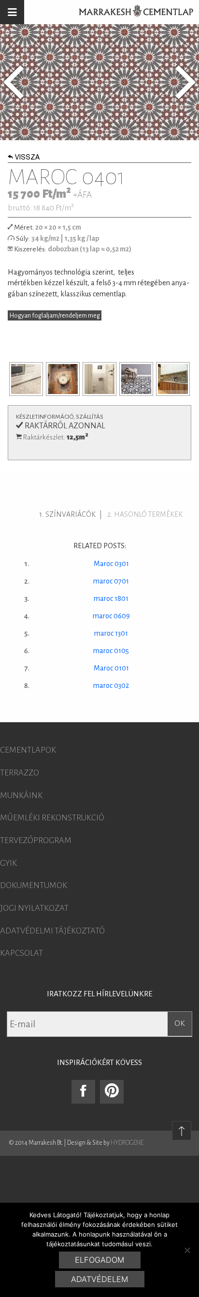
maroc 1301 (111, 633)
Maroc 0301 (111, 564)
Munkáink (21, 795)
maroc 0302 (111, 685)
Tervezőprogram (35, 840)
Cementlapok (28, 750)
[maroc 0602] (185, 82)
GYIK (8, 863)
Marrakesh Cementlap (131, 12)
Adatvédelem (99, 1279)
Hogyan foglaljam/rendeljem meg (55, 315)
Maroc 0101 (111, 668)
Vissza (27, 158)
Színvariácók (70, 514)
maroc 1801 (111, 598)
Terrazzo (19, 773)
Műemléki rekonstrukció (52, 818)
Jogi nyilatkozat (34, 908)
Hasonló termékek (148, 514)
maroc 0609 (111, 616)
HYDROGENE (127, 1142)
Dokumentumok (33, 885)
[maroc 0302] (13, 82)
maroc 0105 (111, 651)
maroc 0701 (111, 581)
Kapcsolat (21, 953)
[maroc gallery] (26, 379)
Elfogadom (99, 1260)
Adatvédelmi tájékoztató (52, 931)
